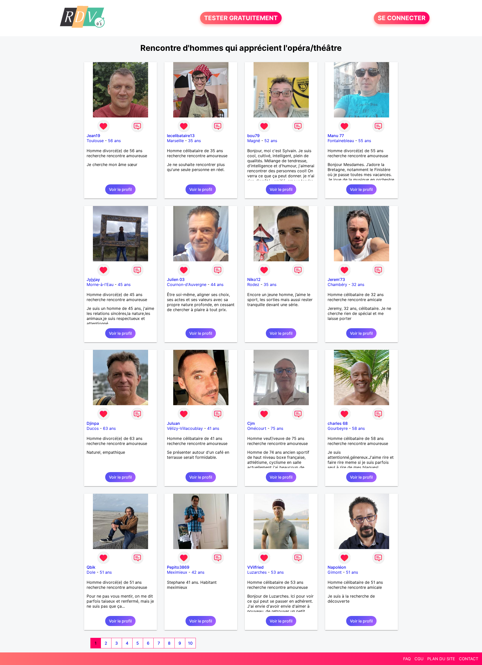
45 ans (124, 284)
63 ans (109, 428)
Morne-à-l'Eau (100, 284)
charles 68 (338, 423)
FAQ (407, 658)
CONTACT (468, 658)
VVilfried (255, 567)
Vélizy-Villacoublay (185, 428)
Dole (91, 572)
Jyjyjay (93, 279)
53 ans (277, 572)
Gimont (335, 572)
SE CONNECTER (402, 18)
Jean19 (93, 135)
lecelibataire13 (181, 135)
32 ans (357, 284)
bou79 (253, 135)
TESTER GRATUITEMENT (241, 18)
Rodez (253, 284)
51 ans (106, 572)
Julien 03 (176, 279)
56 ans (114, 140)
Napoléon (337, 567)
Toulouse (95, 140)
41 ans (213, 428)
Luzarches (257, 572)
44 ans (217, 284)
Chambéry (337, 284)
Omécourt (256, 428)
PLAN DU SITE (441, 658)
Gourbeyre (338, 428)
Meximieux (177, 572)
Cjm (251, 423)
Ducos (93, 428)
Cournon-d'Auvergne (186, 284)
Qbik (91, 567)
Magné (253, 140)
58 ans (358, 428)
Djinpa (93, 423)
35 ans (194, 140)
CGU (419, 658)
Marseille (175, 140)
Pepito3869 (178, 567)
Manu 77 (336, 135)
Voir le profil (120, 189)
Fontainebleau (341, 140)
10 (190, 643)
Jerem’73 (336, 279)
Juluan (173, 423)
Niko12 (254, 279)
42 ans (198, 572)
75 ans (277, 428)
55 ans (364, 140)
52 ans (270, 140)
